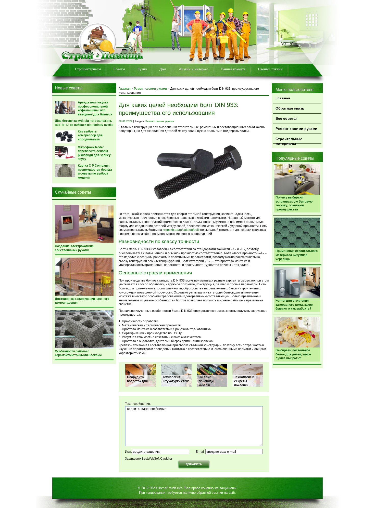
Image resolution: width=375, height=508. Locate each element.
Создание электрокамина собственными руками (74, 248)
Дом (162, 69)
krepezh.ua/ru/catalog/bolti (181, 230)
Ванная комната (233, 69)
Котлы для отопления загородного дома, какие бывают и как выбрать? (294, 304)
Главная (283, 98)
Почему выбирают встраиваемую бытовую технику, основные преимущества (294, 203)
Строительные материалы (289, 140)
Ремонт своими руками (296, 129)
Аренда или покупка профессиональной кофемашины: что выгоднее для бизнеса (95, 108)
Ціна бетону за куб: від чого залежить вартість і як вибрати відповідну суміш (84, 123)
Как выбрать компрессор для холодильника (90, 135)
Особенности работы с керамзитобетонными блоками (78, 353)
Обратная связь (290, 108)
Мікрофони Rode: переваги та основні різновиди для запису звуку (94, 153)
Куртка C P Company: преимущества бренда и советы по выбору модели (95, 171)
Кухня (142, 69)
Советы (119, 69)
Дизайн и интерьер (193, 69)
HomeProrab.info (170, 488)
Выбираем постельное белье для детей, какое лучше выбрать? (293, 354)
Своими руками (270, 69)
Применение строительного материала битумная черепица (297, 255)
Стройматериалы (88, 69)
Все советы (286, 118)
